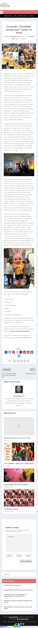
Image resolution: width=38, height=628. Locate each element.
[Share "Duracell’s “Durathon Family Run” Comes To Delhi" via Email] (32, 352)
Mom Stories (8, 16)
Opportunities (12, 622)
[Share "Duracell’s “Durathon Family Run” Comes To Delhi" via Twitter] (10, 352)
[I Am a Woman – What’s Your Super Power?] (19, 452)
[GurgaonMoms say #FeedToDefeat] (19, 475)
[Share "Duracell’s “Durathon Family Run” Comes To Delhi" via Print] (19, 356)
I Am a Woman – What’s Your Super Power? (19, 463)
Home (5, 622)
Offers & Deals (22, 16)
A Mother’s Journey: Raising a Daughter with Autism (18, 601)
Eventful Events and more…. (13, 585)
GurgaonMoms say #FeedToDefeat (16, 484)
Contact (31, 16)
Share (22, 625)
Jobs (15, 16)
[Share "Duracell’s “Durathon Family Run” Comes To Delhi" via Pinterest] (21, 352)
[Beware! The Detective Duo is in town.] (19, 426)
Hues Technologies (23, 619)
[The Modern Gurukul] (19, 497)
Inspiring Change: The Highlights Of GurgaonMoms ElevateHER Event (15, 595)
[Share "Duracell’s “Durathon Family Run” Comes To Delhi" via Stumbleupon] (28, 352)
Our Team (32, 622)
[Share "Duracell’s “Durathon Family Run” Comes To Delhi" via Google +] (13, 352)
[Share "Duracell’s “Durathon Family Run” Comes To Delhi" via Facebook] (6, 352)
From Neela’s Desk (22, 622)
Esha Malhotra (14, 36)
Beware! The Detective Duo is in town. (17, 438)
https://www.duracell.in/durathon (20, 331)
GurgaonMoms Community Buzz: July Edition (18, 590)
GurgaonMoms (13, 617)
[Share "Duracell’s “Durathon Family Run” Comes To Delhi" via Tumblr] (17, 352)
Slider (13, 38)
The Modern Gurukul (11, 509)
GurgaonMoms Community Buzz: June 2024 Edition (18, 607)
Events (32, 36)
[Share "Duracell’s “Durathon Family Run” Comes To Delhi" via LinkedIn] (24, 352)
